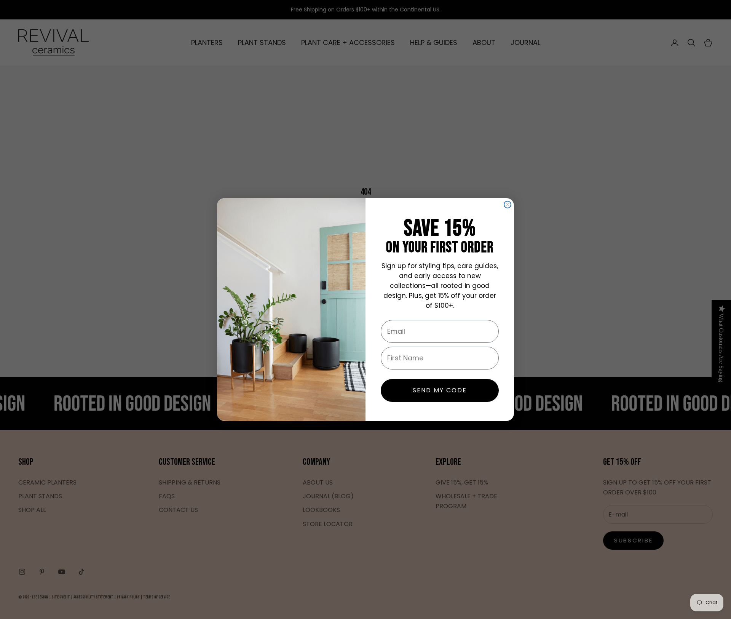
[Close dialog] (507, 204)
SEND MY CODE (440, 390)
